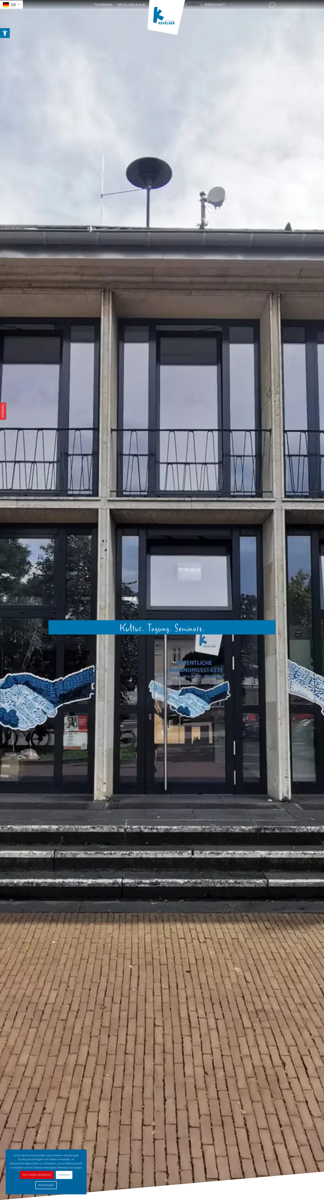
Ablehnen (64, 1175)
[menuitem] (103, 4)
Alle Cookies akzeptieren (37, 1175)
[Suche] (229, 4)
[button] (5, 33)
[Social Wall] (272, 5)
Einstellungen (46, 1185)
